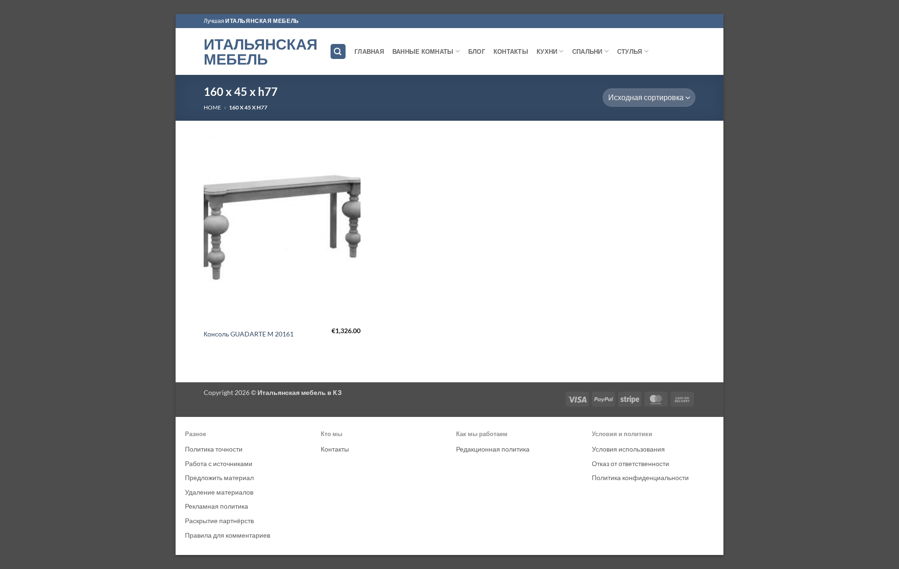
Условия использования (628, 449)
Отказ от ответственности (630, 463)
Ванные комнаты (423, 51)
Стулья (629, 51)
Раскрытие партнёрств (219, 521)
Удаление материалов (219, 492)
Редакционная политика (493, 449)
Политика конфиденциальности (640, 477)
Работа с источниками (218, 463)
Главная (369, 51)
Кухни (547, 51)
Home (212, 107)
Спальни (587, 51)
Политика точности (214, 449)
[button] (338, 51)
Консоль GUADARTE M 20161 (249, 334)
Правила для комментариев (227, 535)
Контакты (511, 51)
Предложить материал (219, 477)
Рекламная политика (216, 506)
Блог (476, 51)
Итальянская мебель (260, 51)
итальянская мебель (262, 20)
